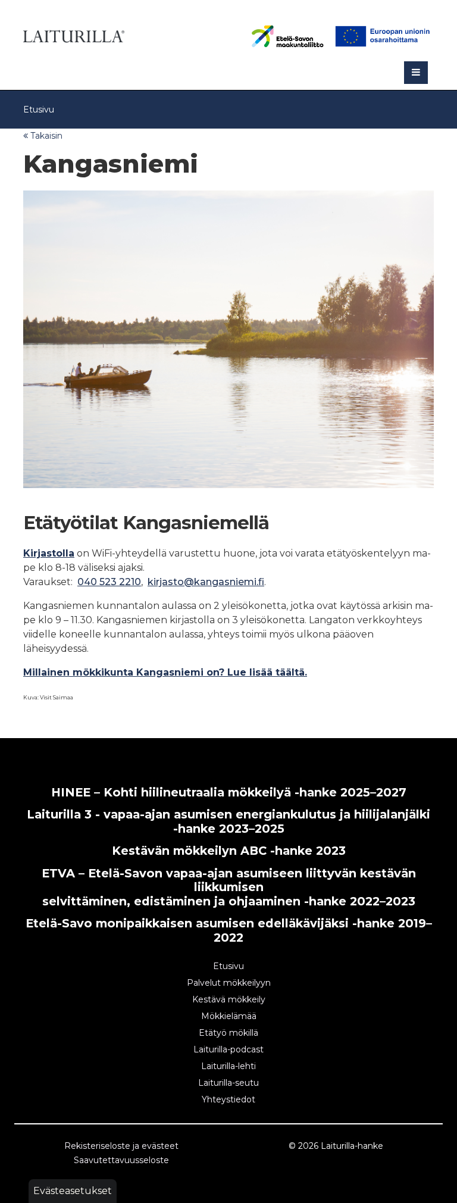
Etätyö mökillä (228, 1032)
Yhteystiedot (228, 1099)
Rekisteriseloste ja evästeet (121, 1145)
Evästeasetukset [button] (72, 1190)
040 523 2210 (109, 582)
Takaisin (45, 135)
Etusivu (38, 109)
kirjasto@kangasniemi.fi (206, 582)
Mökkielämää (228, 1016)
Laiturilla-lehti (228, 1066)
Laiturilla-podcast (228, 1049)
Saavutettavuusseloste (121, 1160)
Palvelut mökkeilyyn (229, 982)
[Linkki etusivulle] (73, 34)
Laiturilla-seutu (228, 1082)
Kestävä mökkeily (228, 999)
